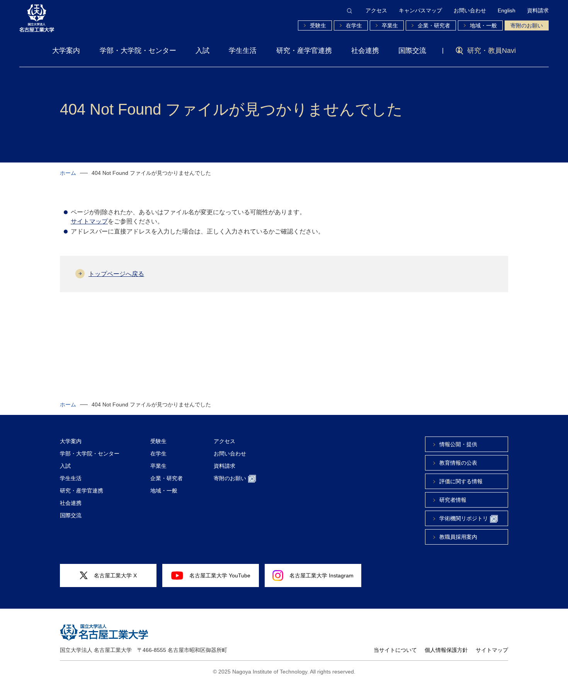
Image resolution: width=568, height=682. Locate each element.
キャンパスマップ (420, 10)
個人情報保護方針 (446, 650)
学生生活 (243, 50)
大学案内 (66, 50)
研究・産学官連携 (304, 50)
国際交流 (412, 50)
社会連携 (365, 50)
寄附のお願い (526, 25)
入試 (202, 50)
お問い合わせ (470, 10)
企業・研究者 (434, 25)
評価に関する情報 (461, 481)
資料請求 (538, 10)
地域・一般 (483, 25)
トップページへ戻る (116, 274)
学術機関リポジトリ (463, 518)
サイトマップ (89, 221)
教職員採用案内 (458, 537)
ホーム (68, 173)
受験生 (318, 25)
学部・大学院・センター (138, 50)
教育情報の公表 (458, 463)
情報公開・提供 (458, 444)
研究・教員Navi (491, 50)
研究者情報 (452, 500)
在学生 (354, 25)
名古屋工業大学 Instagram (321, 575)
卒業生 (390, 25)
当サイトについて (395, 650)
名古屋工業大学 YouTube (219, 575)
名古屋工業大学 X (115, 575)
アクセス (376, 10)
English (506, 10)
